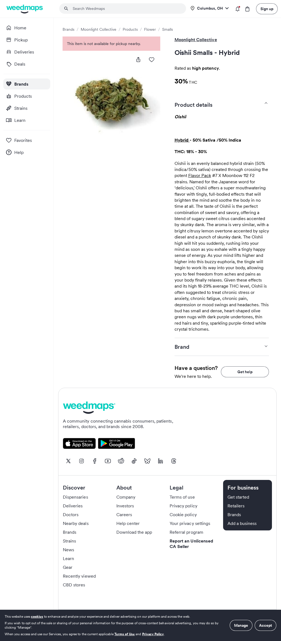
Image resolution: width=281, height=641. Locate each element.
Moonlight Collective (98, 29)
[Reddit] (121, 461)
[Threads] (173, 461)
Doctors (70, 514)
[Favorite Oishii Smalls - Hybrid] (151, 59)
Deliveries (73, 505)
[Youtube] (107, 461)
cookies (37, 616)
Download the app (134, 532)
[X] (68, 461)
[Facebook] (94, 461)
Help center (128, 523)
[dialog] (140, 625)
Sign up (266, 8)
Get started (238, 497)
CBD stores (74, 584)
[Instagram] (81, 461)
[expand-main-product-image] (111, 99)
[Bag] (247, 9)
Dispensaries (75, 497)
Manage (241, 625)
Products (130, 29)
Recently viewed (79, 576)
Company (125, 497)
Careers (124, 514)
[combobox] (126, 8)
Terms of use (182, 497)
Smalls (167, 29)
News (68, 549)
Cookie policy (183, 514)
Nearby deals (76, 523)
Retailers (236, 505)
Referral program (186, 532)
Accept (265, 625)
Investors (125, 505)
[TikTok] (134, 461)
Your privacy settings (190, 523)
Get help (244, 371)
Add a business (242, 523)
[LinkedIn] (160, 461)
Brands (68, 29)
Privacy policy (183, 505)
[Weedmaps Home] (25, 8)
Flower (150, 29)
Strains (69, 541)
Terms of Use (124, 634)
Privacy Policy (153, 634)
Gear (67, 567)
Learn (68, 558)
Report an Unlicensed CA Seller (191, 543)
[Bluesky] (147, 461)
